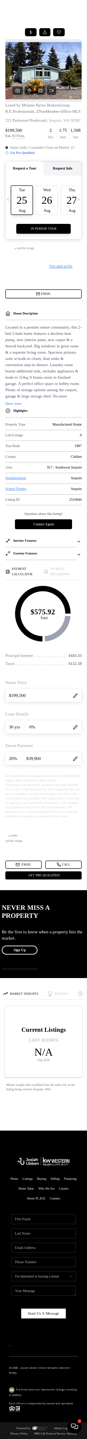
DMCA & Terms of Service (50, 1433)
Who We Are (46, 1188)
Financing (70, 1178)
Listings (28, 1178)
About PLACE (36, 1198)
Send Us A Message (43, 1313)
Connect (55, 1198)
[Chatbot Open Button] (74, 1426)
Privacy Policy (19, 1433)
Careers (63, 1188)
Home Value (26, 1188)
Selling (55, 1178)
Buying (41, 1178)
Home (14, 1178)
